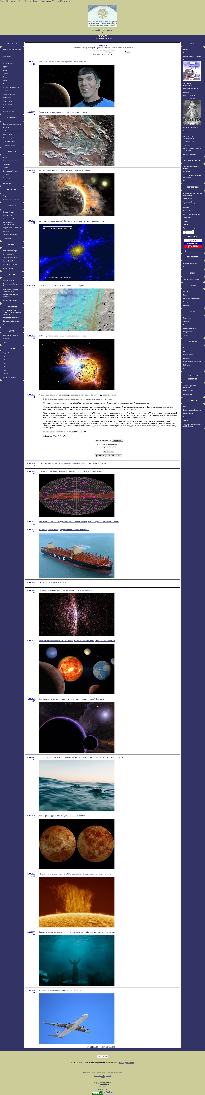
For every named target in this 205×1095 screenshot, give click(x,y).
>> (120, 1047)
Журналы (186, 358)
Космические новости (190, 127)
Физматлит (187, 145)
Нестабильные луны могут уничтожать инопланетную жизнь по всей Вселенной (71, 699)
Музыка (5, 167)
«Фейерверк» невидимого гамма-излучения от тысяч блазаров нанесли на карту (71, 471)
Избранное (187, 365)
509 (113, 1047)
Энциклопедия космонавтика (188, 132)
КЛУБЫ (12, 274)
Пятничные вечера (9, 280)
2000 (4, 367)
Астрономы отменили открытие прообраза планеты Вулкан (63, 62)
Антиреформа (188, 198)
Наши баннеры (188, 394)
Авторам (186, 321)
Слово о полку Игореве (10, 219)
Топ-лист (56, 1)
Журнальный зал (8, 112)
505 (101, 1047)
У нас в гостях (7, 101)
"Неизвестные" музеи (10, 171)
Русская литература (189, 228)
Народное (186, 302)
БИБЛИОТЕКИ (192, 257)
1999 (4, 370)
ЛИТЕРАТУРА (12, 43)
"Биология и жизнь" (189, 181)
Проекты (186, 351)
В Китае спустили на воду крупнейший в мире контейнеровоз (64, 530)
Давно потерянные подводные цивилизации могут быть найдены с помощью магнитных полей (77, 932)
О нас (21, 1)
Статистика (113, 1072)
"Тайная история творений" (12, 131)
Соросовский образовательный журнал (191, 203)
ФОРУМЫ (12, 244)
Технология (187, 217)
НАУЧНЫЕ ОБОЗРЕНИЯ (193, 160)
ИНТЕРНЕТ (192, 379)
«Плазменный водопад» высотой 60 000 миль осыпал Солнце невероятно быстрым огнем (75, 874)
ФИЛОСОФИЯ (12, 190)
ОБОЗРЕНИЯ (12, 118)
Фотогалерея (7, 164)
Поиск (185, 348)
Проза (5, 77)
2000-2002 (192, 99)
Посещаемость (188, 355)
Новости (36, 1)
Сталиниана (7, 238)
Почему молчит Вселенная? (192, 56)
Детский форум (8, 268)
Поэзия (5, 80)
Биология (186, 207)
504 (97, 1047)
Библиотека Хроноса (190, 263)
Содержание (12, 1)
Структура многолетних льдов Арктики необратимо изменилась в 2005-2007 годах (72, 463)
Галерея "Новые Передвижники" (102, 1076)
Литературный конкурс (11, 317)
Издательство (7, 104)
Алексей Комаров (104, 1084)
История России (8, 212)
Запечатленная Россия (10, 234)
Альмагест (6, 231)
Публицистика (7, 63)
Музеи (185, 291)
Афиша (5, 53)
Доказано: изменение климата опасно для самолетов (60, 990)
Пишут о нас (187, 332)
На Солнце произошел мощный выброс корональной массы (63, 336)
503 (94, 1047)
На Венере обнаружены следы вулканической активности (62, 816)
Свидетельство (99, 47)
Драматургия (7, 84)
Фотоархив (6, 373)
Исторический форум (10, 264)
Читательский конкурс (11, 321)
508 (110, 1047)
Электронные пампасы (10, 335)
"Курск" (5, 67)
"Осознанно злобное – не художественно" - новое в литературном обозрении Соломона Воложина (79, 522)
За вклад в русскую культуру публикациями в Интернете (12, 312)
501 (88, 1047)
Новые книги (7, 97)
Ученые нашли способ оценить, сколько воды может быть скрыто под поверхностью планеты (77, 641)
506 (104, 1047)
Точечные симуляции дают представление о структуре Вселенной (65, 590)
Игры (185, 295)
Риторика (6, 174)
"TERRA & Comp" (189, 172)
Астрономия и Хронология (12, 228)
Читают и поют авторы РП (192, 279)
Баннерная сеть (188, 390)
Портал (3, 1)
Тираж (185, 335)
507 (107, 1047)
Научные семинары (189, 154)
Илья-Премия (7, 325)
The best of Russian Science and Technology (192, 425)
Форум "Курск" (8, 261)
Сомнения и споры (9, 94)
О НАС (192, 312)
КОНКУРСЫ (12, 307)
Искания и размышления (11, 87)
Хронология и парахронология (8, 223)
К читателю (7, 56)
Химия (185, 224)
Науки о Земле (188, 211)
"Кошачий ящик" (8, 138)
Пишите (28, 1)
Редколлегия (187, 318)
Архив (103, 1072)
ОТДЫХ (193, 285)
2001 (4, 363)
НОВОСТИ (193, 400)
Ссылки (108, 1072)
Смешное (186, 306)
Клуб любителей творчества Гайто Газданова (12, 290)
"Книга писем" (7, 134)
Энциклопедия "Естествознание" (189, 137)
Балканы (5, 73)
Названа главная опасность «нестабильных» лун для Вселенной (64, 170)
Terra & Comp (58, 436)
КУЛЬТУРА (12, 151)
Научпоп (186, 267)
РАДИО (192, 273)
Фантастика (7, 339)
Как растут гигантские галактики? (53, 582)
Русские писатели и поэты (192, 361)
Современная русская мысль (12, 196)
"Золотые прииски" (9, 141)
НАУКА (193, 43)
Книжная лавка (8, 108)
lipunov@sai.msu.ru (126, 1063)
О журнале (186, 325)
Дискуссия (65, 1)
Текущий (6, 353)
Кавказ (5, 70)
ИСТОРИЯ (12, 206)
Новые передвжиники (10, 161)
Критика (5, 91)
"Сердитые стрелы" (9, 145)
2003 (4, 356)
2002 (4, 360)
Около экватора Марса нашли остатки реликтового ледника (63, 112)
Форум (5, 342)
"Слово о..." (6, 127)
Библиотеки (187, 369)
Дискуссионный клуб (10, 251)
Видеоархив (7, 183)
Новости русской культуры (12, 49)
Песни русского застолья (191, 298)
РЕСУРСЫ (193, 342)
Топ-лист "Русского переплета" (189, 386)
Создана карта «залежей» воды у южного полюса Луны (61, 285)
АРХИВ (12, 349)
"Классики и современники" (12, 124)
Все (184, 406)
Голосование (46, 1)
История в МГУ (8, 215)
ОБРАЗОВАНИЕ (193, 187)
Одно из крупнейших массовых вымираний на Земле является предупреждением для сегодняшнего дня (81, 757)
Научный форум (8, 254)
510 (117, 1047)
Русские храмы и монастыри (8, 179)
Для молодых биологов (193, 251)
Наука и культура (189, 95)
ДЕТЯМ (12, 331)
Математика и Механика (191, 214)
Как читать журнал (189, 328)
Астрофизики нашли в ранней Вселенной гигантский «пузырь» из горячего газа (71, 221)
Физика (185, 221)
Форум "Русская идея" (10, 257)
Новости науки (188, 413)
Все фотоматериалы (9, 377)
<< (85, 1047)
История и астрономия (190, 88)
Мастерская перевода (10, 300)
